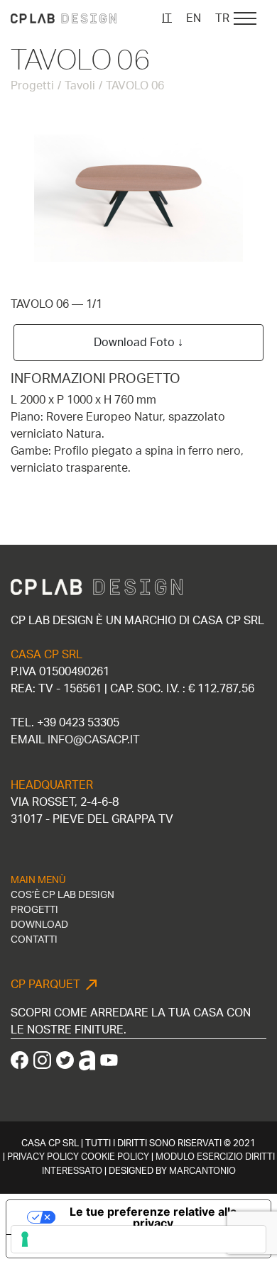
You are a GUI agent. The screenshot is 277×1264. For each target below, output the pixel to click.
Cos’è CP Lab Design (62, 895)
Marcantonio (202, 1171)
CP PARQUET (45, 984)
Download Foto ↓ (138, 342)
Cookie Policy (115, 1157)
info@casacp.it (94, 739)
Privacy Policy (43, 1157)
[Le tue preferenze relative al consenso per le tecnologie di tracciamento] (138, 1239)
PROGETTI (34, 910)
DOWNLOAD (39, 925)
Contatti (34, 940)
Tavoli (80, 86)
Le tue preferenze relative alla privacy (153, 1217)
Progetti (32, 86)
